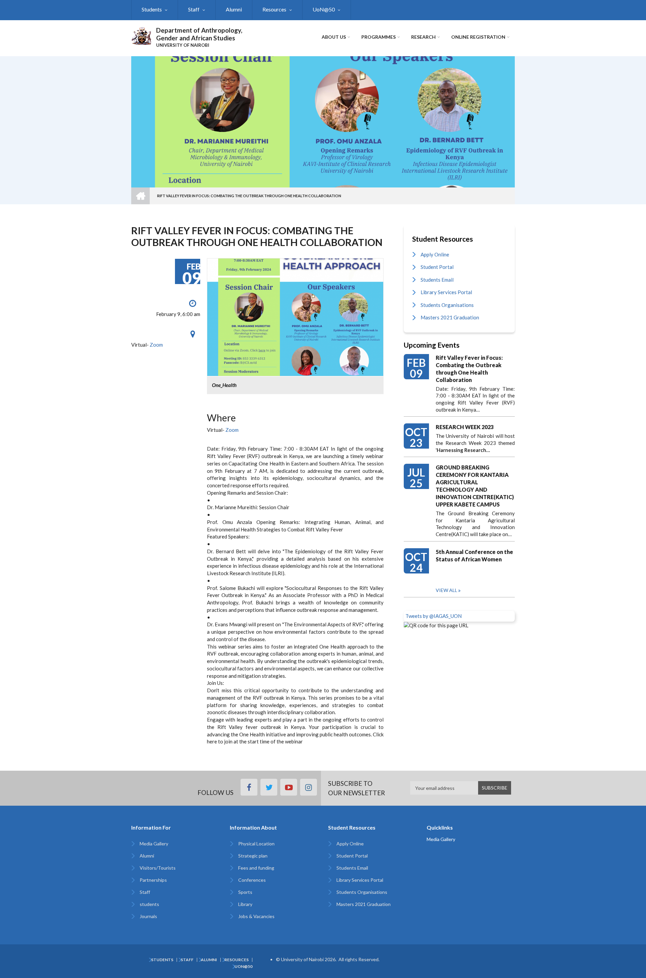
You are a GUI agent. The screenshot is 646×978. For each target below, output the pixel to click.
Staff (194, 9)
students (149, 904)
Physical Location (256, 843)
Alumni (234, 9)
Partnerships (153, 880)
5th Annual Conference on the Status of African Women (474, 555)
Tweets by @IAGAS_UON (433, 616)
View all (446, 590)
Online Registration (478, 37)
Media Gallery (154, 843)
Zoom (156, 345)
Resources (274, 9)
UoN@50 (324, 9)
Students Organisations (447, 305)
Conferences (252, 880)
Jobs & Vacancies (256, 916)
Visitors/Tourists (158, 868)
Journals (148, 916)
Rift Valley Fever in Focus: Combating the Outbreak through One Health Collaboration (469, 368)
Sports (245, 892)
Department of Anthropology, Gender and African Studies (199, 34)
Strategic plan (252, 856)
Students (152, 9)
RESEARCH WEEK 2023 (465, 427)
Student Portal (437, 267)
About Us (334, 37)
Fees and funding (256, 868)
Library (245, 904)
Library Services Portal (446, 292)
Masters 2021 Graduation (450, 317)
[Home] (141, 35)
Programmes (378, 37)
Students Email (437, 280)
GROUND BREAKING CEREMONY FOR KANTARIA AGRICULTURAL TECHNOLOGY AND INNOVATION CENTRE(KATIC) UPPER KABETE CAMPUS (475, 486)
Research (423, 37)
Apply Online (435, 254)
